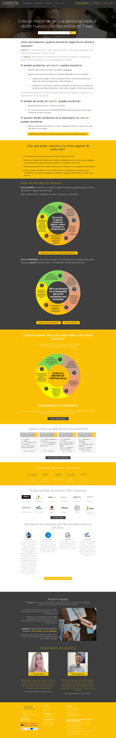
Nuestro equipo (47, 709)
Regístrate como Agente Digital (74, 730)
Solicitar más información (58, 419)
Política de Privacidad (48, 724)
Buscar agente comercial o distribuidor (75, 715)
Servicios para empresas (72, 711)
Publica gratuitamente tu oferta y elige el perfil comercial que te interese (58, 134)
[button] (28, 3)
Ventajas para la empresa (72, 709)
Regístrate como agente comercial (74, 725)
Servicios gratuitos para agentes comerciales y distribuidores (80, 731)
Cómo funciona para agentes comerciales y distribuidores (79, 722)
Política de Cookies (48, 725)
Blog (63, 3)
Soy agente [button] (95, 3)
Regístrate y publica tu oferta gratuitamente (58, 253)
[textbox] (54, 32)
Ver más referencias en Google (58, 578)
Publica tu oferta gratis (82, 3)
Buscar (73, 33)
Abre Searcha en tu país (49, 716)
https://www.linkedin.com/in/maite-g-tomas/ (38, 691)
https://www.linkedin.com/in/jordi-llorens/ (78, 693)
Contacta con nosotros (48, 715)
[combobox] (54, 32)
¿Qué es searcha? (47, 707)
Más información (71, 323)
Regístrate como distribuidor (73, 727)
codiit (34, 714)
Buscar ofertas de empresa (72, 733)
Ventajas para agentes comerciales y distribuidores (78, 724)
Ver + (36, 434)
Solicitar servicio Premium (48, 323)
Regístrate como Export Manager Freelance (76, 728)
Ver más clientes (58, 518)
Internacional (70, 712)
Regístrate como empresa (72, 714)
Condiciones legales (48, 722)
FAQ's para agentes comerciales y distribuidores (77, 734)
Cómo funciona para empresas (73, 707)
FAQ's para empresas (71, 717)
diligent (30, 714)
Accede (106, 3)
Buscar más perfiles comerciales (58, 458)
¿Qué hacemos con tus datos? (50, 721)
